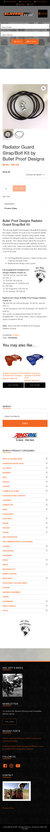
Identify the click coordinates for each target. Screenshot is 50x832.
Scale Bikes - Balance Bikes (15, 583)
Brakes (6, 482)
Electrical (7, 518)
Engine (5, 523)
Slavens (6, 587)
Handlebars (8, 551)
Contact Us (26, 2)
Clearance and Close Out (14, 495)
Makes (5, 564)
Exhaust (6, 528)
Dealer (21, 4)
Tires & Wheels (9, 606)
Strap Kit (6, 172)
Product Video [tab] (10, 208)
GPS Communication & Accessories (18, 541)
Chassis (6, 486)
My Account (41, 2)
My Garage (32, 41)
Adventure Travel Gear (13, 463)
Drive (5, 509)
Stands (6, 597)
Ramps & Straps (9, 574)
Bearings (7, 472)
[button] (43, 88)
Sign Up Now (9, 722)
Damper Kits (8, 505)
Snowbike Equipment (12, 592)
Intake (5, 560)
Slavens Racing (18, 14)
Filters (6, 532)
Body (5, 477)
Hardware (7, 555)
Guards (6, 546)
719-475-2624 (11, 2)
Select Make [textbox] (7, 27)
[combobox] (25, 26)
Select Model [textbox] (7, 35)
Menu (44, 13)
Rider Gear (7, 578)
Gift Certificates (10, 537)
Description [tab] (9, 204)
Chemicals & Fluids (11, 491)
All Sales (7, 468)
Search (18, 41)
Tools (5, 610)
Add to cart (19, 188)
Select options (13, 385)
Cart (31, 4)
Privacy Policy (8, 808)
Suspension (8, 601)
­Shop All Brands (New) (12, 459)
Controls (7, 500)
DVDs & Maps (8, 514)
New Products (9, 569)
